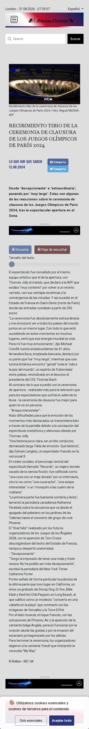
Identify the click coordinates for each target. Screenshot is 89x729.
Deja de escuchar (54, 250)
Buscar (76, 39)
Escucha (22, 250)
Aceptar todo (62, 720)
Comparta (59, 162)
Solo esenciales (31, 720)
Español (74, 9)
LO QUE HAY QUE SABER (25, 161)
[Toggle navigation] (14, 19)
